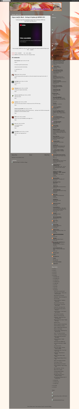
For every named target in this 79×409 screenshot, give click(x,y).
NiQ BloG (55, 238)
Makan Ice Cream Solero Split (59, 315)
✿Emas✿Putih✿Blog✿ (57, 97)
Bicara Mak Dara (56, 136)
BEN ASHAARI (56, 55)
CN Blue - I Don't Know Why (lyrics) (60, 334)
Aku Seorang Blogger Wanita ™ (58, 110)
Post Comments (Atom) (20, 157)
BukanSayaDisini (56, 178)
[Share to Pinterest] (30, 53)
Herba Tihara (55, 220)
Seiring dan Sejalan (32, 54)
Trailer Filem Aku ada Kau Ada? (59, 291)
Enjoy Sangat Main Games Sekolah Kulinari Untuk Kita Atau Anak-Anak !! (59, 99)
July (55, 284)
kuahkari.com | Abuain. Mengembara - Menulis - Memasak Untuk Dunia (59, 172)
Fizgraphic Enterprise (57, 80)
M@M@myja (55, 199)
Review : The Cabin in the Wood (59, 333)
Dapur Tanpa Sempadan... (57, 85)
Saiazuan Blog (55, 224)
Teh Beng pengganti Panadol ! (59, 371)
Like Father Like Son (57, 345)
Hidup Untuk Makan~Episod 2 (58, 239)
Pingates (53, 390)
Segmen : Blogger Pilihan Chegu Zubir (60, 327)
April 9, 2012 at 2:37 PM (27, 108)
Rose (54, 221)
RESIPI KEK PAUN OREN (57, 86)
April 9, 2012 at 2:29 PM (22, 101)
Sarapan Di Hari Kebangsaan (58, 46)
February (55, 381)
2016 (54, 270)
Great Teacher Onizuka (57, 261)
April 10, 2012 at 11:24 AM (23, 131)
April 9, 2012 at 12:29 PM (23, 88)
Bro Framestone (17, 60)
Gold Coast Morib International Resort (59, 186)
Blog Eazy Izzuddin (56, 129)
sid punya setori (56, 252)
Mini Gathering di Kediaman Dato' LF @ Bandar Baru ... (60, 378)
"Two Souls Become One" (57, 116)
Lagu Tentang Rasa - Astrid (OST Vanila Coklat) (59, 305)
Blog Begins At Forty (56, 181)
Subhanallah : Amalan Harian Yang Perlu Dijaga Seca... (59, 318)
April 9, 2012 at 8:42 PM (20, 123)
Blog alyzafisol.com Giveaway (59, 295)
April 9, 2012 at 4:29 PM (21, 116)
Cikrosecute (17, 88)
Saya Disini (17, 81)
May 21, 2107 (55, 182)
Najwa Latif (26, 54)
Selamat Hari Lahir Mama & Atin (59, 307)
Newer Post (14, 155)
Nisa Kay (54, 103)
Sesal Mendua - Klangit (58, 372)
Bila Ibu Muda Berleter (57, 216)
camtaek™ (55, 213)
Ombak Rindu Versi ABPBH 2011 (59, 341)
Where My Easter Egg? (57, 200)
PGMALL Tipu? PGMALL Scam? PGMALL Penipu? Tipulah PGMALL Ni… (59, 112)
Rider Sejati (55, 194)
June (55, 286)
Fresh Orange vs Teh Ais (58, 362)
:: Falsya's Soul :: (56, 66)
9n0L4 (16, 116)
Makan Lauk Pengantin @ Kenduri (59, 360)
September (56, 281)
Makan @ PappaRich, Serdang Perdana (60, 324)
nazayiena (16, 101)
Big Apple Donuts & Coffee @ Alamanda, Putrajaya (59, 375)
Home (30, 155)
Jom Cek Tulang (56, 298)
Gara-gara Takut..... (56, 107)
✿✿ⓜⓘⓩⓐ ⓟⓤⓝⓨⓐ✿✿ (58, 234)
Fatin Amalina (55, 125)
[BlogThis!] (27, 53)
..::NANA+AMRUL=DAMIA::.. (58, 149)
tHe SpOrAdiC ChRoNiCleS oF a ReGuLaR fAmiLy (59, 243)
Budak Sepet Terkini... (57, 94)
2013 (54, 273)
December (56, 276)
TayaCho (42, 406)
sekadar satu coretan (56, 203)
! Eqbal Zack (55, 263)
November (56, 278)
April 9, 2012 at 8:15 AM (25, 60)
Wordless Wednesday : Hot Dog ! (59, 325)
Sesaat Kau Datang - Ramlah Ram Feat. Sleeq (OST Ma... (60, 331)
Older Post (46, 155)
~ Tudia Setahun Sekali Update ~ (58, 142)
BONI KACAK (55, 159)
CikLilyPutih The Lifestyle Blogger (59, 60)
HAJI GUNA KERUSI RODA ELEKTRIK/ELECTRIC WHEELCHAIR (58, 72)
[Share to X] (28, 53)
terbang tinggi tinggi (56, 189)
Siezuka (54, 258)
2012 (54, 275)
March (55, 380)
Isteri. (54, 235)
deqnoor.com (55, 185)
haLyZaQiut (17, 131)
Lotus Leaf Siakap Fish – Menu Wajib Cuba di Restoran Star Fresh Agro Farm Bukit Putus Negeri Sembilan (59, 209)
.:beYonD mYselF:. (56, 141)
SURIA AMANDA (56, 45)
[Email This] (26, 53)
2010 (54, 387)
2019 (54, 268)
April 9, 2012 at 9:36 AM (21, 74)
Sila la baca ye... (56, 204)
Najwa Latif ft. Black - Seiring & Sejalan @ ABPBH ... (59, 348)
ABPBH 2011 (16, 54)
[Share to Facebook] (29, 53)
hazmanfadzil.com (56, 207)
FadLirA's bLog (56, 229)
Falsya (16, 74)
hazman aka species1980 (19, 108)
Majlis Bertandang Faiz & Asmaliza (60, 363)
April (55, 289)
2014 (54, 272)
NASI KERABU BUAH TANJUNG (59, 154)
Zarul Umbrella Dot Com (57, 247)
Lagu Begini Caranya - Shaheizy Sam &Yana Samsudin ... (60, 293)
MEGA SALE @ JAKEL (58, 369)
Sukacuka (55, 75)
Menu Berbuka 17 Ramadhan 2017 (58, 179)
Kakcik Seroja (55, 93)
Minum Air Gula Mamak (58, 328)
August (55, 283)
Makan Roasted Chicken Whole (59, 302)
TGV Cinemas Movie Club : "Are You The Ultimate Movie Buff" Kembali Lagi (59, 167)
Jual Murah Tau (56, 256)
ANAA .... (55, 254)
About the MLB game (56, 90)
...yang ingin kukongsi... (57, 121)
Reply (15, 70)
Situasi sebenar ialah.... (57, 122)
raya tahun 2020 (55, 126)
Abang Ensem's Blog (56, 89)
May (55, 288)
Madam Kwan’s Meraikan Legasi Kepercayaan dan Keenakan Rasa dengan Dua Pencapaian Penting (58, 62)
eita (15, 123)
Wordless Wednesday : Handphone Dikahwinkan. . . (59, 301)
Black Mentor (21, 54)
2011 (54, 385)
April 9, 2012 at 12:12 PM (23, 81)
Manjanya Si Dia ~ (57, 322)
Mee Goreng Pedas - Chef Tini (59, 368)
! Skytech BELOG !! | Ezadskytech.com (57, 165)
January (55, 383)
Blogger (50, 406)
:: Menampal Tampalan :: (57, 67)
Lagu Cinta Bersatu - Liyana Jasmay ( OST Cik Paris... (60, 312)
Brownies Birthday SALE (57, 217)
